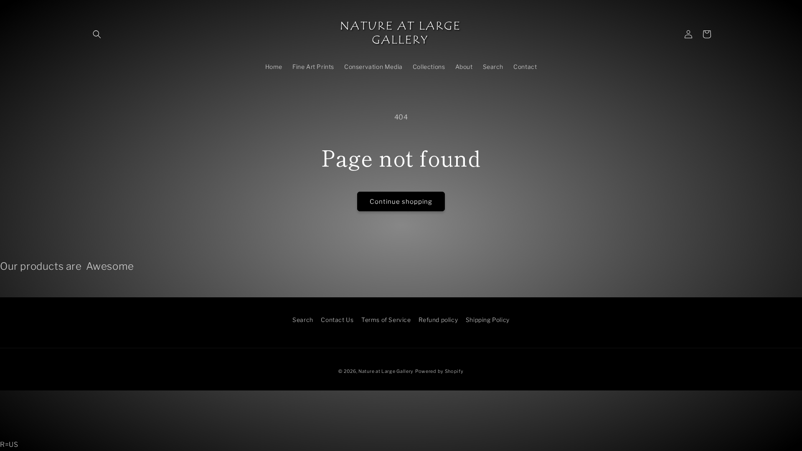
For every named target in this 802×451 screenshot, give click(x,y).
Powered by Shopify (439, 371)
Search (302, 319)
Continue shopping (401, 201)
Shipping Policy (488, 319)
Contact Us (337, 319)
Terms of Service (386, 319)
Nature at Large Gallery (386, 371)
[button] (97, 34)
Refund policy (438, 319)
